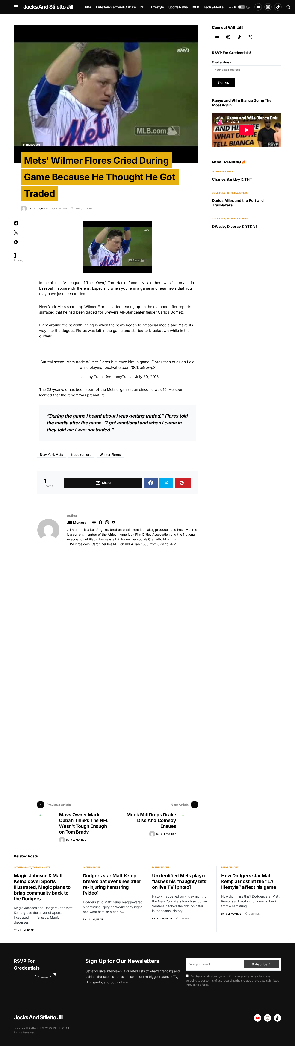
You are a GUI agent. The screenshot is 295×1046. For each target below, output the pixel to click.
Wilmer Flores (110, 454)
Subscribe (259, 964)
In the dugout (31, 144)
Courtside (218, 192)
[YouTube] (258, 7)
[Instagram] (268, 7)
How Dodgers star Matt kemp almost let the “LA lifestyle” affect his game (248, 881)
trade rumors (81, 454)
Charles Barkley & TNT (232, 179)
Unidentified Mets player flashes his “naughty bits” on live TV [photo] (180, 881)
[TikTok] (278, 7)
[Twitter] (250, 37)
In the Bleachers (222, 171)
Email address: (222, 62)
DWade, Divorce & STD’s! (234, 226)
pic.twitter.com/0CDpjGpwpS (130, 367)
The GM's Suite (41, 867)
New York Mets (51, 454)
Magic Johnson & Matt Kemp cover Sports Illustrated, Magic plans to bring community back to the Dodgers (42, 887)
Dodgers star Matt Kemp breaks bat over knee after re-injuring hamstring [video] (112, 884)
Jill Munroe (77, 522)
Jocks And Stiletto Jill (48, 6)
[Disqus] (117, 611)
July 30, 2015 (147, 376)
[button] (16, 7)
